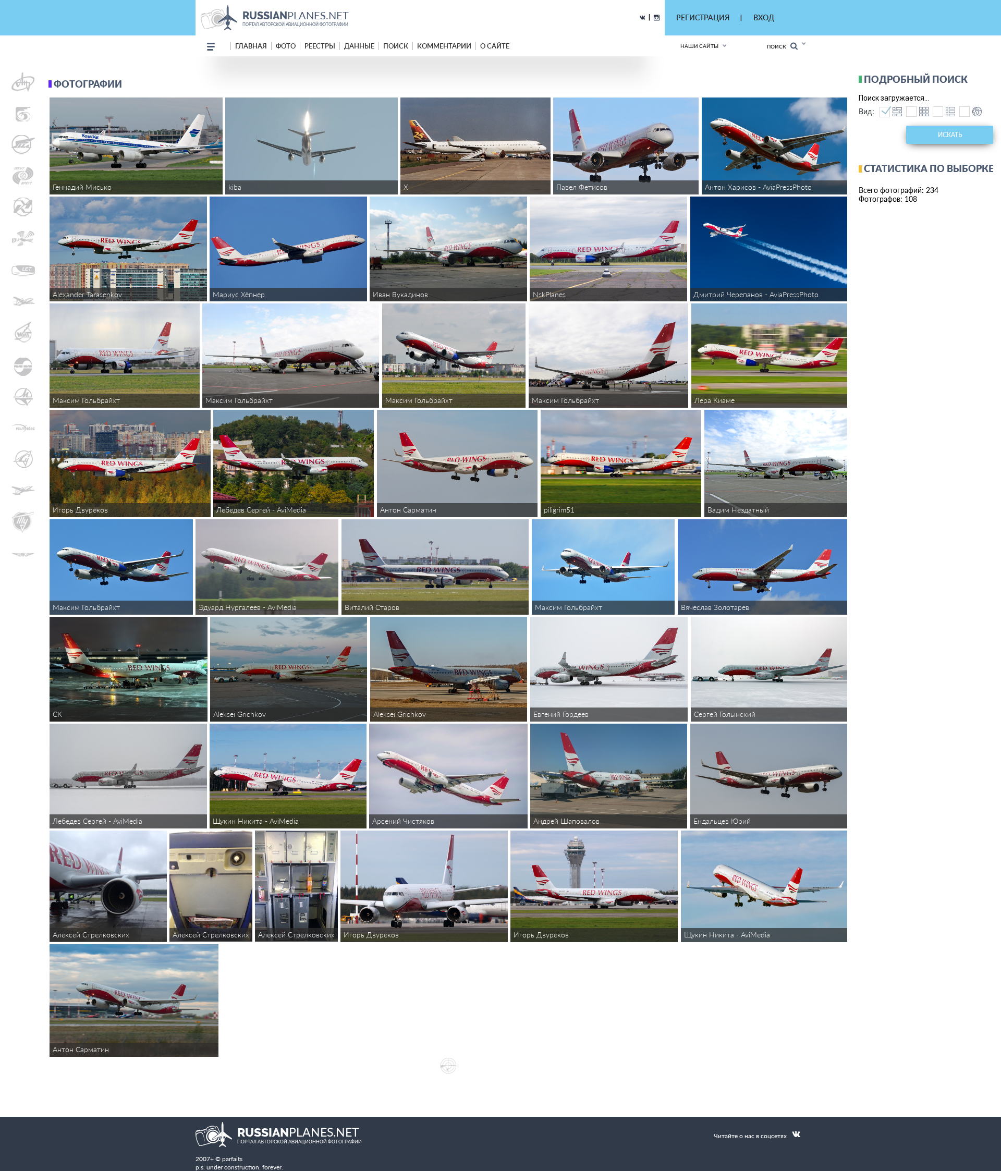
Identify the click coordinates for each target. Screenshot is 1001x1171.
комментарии (444, 46)
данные (359, 46)
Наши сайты (699, 46)
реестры (319, 46)
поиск (395, 46)
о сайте (494, 46)
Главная (251, 46)
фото (286, 46)
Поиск (778, 46)
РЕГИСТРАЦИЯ (702, 17)
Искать (950, 135)
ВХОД (763, 17)
